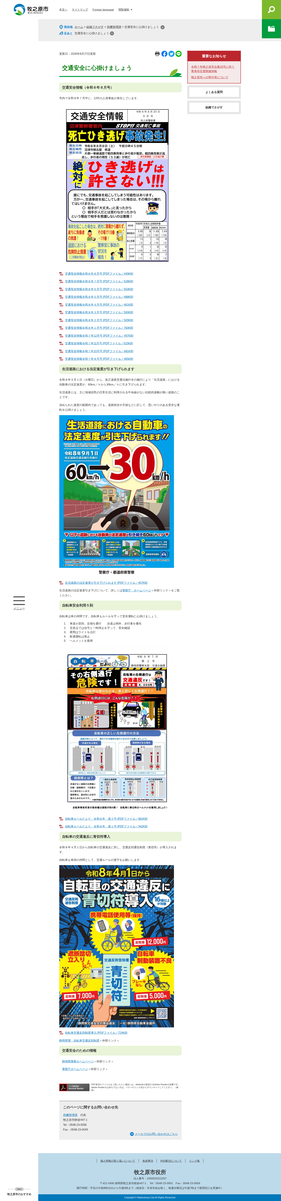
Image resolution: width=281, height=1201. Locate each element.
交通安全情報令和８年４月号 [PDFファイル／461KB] (99, 304)
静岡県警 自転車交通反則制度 (79, 1040)
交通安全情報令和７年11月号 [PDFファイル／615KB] (99, 343)
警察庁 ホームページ (136, 590)
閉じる (163, 27)
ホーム (79, 27)
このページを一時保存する (271, 28)
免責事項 (147, 1160)
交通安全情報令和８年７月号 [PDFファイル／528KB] (99, 281)
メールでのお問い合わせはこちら (156, 1134)
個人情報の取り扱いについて (117, 1160)
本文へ (63, 9)
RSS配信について (171, 1160)
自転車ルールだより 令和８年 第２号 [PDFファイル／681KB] (106, 818)
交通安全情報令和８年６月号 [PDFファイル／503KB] (99, 289)
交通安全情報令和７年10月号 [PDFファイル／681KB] (99, 351)
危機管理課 (114, 27)
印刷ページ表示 (157, 54)
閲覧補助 (124, 9)
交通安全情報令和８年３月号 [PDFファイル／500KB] (99, 312)
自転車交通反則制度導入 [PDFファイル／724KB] (96, 1032)
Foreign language (103, 9)
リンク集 (194, 1160)
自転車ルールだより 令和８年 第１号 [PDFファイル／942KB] (106, 826)
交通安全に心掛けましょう (92, 33)
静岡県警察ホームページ (78, 1061)
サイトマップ (80, 9)
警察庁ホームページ (75, 1069)
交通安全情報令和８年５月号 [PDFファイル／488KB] (99, 296)
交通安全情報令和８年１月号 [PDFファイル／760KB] (99, 327)
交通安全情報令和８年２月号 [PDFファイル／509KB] (99, 320)
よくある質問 (214, 92)
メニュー (19, 600)
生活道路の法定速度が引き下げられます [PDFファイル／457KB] (106, 582)
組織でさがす (95, 27)
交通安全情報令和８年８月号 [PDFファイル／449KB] (99, 273)
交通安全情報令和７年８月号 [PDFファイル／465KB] (99, 358)
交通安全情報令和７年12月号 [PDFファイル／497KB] (99, 335)
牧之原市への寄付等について (209, 77)
